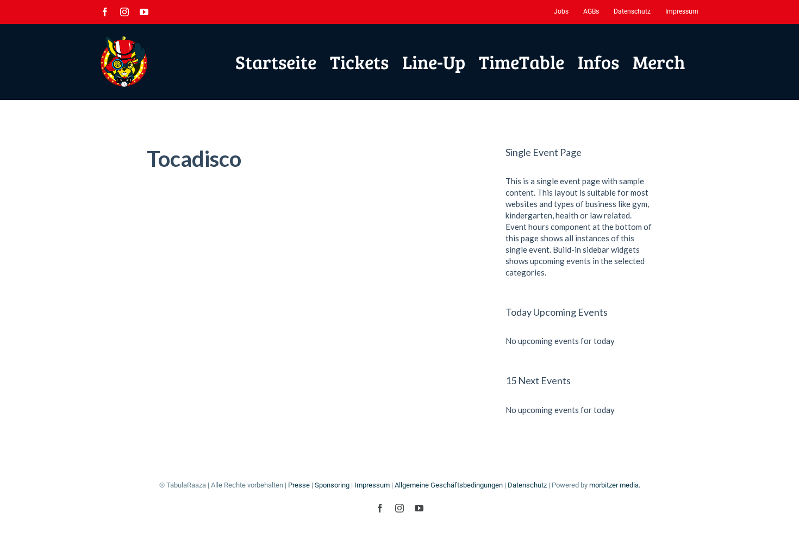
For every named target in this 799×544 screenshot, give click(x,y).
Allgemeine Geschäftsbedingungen (449, 485)
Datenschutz (527, 485)
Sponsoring (332, 485)
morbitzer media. (614, 485)
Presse (299, 485)
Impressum (372, 485)
